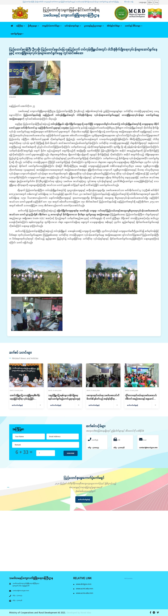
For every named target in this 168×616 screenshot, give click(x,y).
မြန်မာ (150, 2)
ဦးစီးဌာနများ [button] (33, 26)
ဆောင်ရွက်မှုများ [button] (16, 33)
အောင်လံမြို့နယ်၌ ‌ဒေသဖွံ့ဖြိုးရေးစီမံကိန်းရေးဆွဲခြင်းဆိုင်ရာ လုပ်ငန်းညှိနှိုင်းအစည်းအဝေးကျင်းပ (25, 399)
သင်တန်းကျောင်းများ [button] (72, 26)
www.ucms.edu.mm (84, 593)
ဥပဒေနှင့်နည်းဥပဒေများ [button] (93, 26)
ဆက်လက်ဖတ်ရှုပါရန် (84, 499)
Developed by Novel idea (79, 612)
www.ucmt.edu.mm (84, 588)
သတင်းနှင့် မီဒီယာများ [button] (133, 26)
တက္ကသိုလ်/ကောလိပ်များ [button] (51, 26)
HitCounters (128, 578)
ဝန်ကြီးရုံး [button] (19, 26)
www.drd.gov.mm (83, 584)
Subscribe (70, 453)
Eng (156, 2)
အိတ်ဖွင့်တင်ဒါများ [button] (113, 26)
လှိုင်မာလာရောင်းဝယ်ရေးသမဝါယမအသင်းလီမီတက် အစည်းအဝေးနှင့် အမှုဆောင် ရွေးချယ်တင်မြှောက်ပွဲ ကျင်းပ (141, 399)
